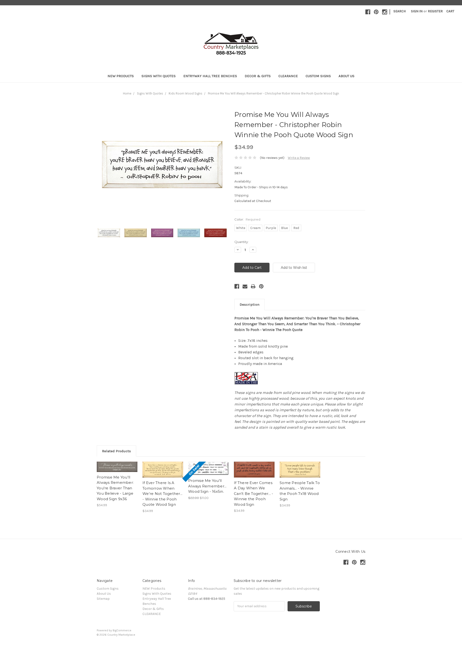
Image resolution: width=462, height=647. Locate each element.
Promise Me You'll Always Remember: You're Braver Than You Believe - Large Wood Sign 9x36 (115, 488)
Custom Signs (318, 76)
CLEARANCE (288, 76)
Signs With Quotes (158, 76)
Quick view (117, 463)
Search (399, 11)
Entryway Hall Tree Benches (210, 76)
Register (435, 11)
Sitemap (103, 599)
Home (127, 93)
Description (249, 304)
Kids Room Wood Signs (185, 93)
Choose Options (163, 474)
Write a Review (299, 158)
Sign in (417, 11)
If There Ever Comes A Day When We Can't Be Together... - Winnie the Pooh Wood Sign (253, 493)
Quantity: (241, 242)
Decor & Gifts (258, 76)
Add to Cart (117, 471)
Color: (247, 219)
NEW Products (121, 76)
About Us (346, 76)
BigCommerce (122, 630)
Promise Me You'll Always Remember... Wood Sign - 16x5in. (207, 486)
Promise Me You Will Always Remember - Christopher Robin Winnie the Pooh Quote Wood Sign (273, 93)
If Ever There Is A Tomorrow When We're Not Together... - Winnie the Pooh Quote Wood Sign (162, 493)
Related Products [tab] (116, 451)
